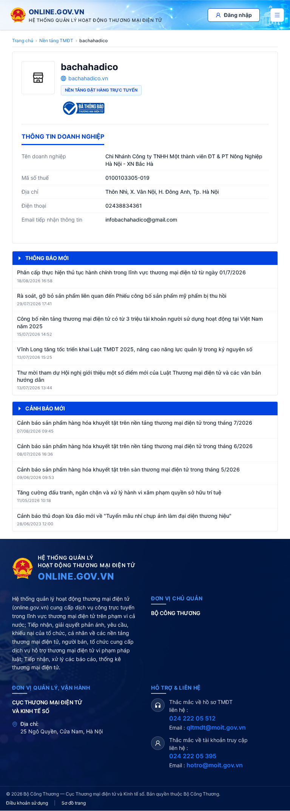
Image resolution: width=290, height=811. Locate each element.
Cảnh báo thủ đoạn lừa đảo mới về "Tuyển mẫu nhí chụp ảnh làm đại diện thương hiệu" (124, 516)
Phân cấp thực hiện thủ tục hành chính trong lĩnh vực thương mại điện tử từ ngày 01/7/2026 (131, 272)
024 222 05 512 (192, 718)
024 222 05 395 (192, 756)
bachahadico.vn (88, 78)
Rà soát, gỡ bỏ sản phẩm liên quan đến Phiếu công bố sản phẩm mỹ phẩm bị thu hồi (121, 295)
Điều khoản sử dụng (27, 803)
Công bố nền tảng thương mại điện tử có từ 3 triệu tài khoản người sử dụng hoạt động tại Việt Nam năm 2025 (140, 322)
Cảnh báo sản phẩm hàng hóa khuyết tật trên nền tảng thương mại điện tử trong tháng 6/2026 (135, 446)
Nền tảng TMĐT (56, 40)
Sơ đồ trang (74, 803)
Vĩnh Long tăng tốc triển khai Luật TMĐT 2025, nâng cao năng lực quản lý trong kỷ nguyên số (134, 349)
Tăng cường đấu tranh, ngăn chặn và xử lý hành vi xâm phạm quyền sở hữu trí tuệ (119, 492)
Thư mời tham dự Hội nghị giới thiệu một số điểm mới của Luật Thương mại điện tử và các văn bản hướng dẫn (139, 376)
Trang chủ (22, 40)
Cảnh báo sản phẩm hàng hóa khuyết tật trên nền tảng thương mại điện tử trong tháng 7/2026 (134, 422)
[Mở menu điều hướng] (277, 15)
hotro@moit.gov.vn (215, 765)
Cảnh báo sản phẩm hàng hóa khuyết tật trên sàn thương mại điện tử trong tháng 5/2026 (128, 469)
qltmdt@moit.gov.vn (216, 727)
